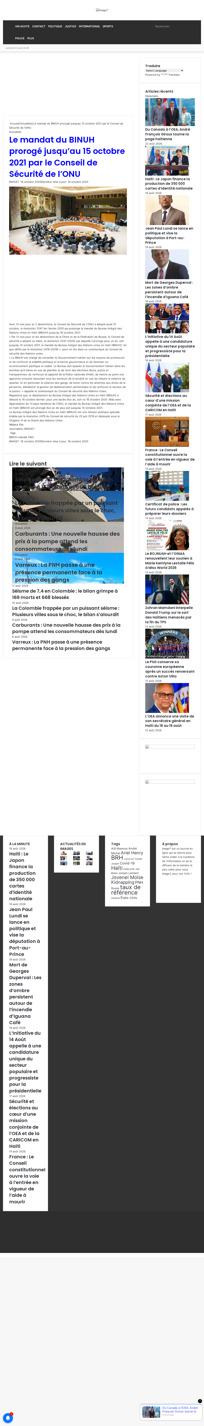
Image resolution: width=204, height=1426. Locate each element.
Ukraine (115, 898)
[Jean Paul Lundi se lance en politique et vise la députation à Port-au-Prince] (167, 224)
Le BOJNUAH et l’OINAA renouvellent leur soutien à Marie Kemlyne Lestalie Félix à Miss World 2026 (169, 560)
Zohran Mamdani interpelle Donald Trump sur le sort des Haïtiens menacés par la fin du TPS (169, 614)
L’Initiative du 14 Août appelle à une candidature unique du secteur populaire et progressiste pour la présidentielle (170, 346)
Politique (55, 26)
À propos (8, 1217)
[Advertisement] (33, 86)
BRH (117, 857)
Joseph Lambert (129, 873)
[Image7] (102, 10)
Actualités (26, 123)
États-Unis (129, 898)
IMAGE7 (14, 181)
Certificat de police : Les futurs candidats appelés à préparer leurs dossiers (169, 509)
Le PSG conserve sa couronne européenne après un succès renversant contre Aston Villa (170, 669)
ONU (31, 437)
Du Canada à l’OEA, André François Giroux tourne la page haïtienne (167, 134)
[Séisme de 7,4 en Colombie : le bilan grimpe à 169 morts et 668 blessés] (76, 859)
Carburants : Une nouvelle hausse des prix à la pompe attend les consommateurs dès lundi (67, 541)
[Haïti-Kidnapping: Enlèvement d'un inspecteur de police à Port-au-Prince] (89, 864)
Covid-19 (127, 863)
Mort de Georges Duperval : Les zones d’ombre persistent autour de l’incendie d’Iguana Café (169, 289)
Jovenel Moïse (127, 877)
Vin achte (22, 26)
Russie (115, 888)
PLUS (30, 38)
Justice (70, 26)
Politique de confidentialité (19, 1225)
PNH (139, 882)
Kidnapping (122, 882)
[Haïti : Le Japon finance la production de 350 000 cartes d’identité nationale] (167, 174)
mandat (22, 437)
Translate (174, 74)
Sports (108, 26)
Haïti (117, 868)
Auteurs (8, 1229)
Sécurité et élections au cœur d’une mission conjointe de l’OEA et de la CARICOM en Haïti (168, 402)
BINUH (13, 437)
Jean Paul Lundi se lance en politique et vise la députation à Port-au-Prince (169, 235)
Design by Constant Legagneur (95, 1213)
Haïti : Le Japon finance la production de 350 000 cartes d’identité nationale (169, 184)
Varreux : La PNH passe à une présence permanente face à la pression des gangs (58, 572)
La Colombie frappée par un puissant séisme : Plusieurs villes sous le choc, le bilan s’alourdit (66, 510)
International (89, 26)
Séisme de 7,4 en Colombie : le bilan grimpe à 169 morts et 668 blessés (64, 483)
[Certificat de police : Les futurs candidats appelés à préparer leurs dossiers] (167, 499)
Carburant (129, 859)
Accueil (14, 123)
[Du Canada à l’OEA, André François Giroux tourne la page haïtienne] (63, 864)
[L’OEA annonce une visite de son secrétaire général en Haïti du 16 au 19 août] (167, 711)
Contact (38, 26)
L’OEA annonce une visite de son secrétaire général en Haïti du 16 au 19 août (169, 721)
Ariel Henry (132, 852)
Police (20, 38)
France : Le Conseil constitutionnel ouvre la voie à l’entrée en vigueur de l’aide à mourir (170, 457)
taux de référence (126, 890)
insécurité (128, 868)
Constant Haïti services (148, 1213)
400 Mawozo (119, 848)
